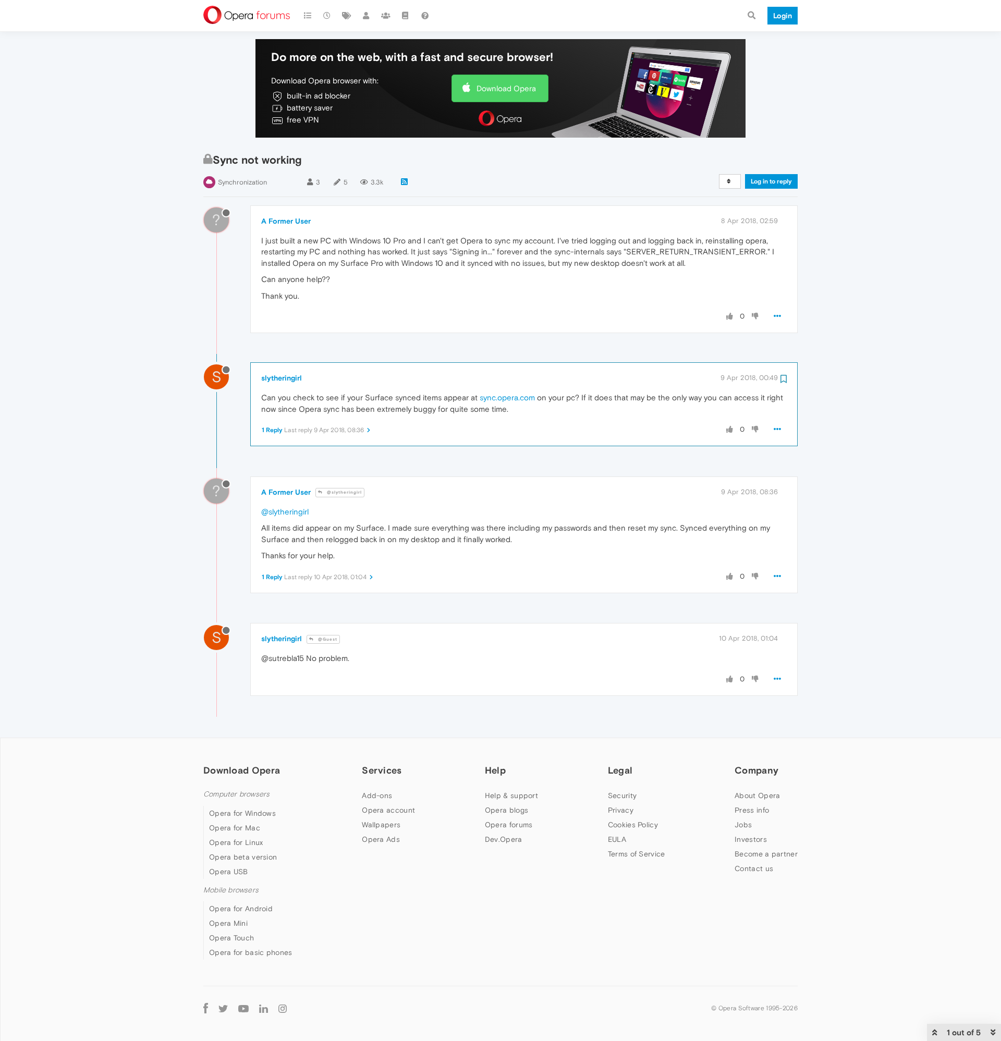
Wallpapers (381, 824)
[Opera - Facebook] (205, 1008)
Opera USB (228, 871)
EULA (617, 839)
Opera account (388, 810)
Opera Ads (381, 839)
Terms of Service (636, 854)
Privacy (620, 810)
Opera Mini (228, 923)
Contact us (754, 868)
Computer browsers (236, 794)
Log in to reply (771, 181)
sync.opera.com (507, 397)
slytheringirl (281, 378)
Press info (752, 810)
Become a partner (766, 854)
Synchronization (242, 182)
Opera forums (509, 824)
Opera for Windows (242, 813)
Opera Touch (231, 938)
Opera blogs (506, 810)
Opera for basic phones (250, 952)
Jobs (743, 824)
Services (381, 770)
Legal (620, 770)
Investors (751, 839)
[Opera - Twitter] (223, 1008)
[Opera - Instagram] (282, 1008)
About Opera (757, 795)
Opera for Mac (234, 828)
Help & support (511, 795)
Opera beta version (243, 857)
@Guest (326, 639)
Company (756, 770)
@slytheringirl (343, 492)
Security (622, 795)
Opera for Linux (236, 842)
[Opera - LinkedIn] (263, 1008)
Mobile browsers (231, 890)
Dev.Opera (503, 839)
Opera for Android (241, 908)
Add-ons (377, 795)
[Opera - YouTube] (243, 1008)
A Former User (286, 221)
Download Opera (506, 88)
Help (495, 770)
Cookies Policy (633, 824)
